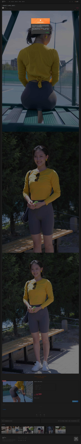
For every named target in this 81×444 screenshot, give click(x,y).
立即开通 (47, 32)
